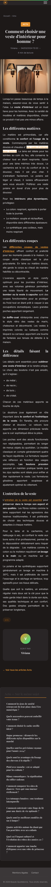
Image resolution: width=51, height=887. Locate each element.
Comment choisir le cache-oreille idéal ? (23, 727)
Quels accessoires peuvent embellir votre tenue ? (24, 718)
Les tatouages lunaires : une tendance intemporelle (24, 800)
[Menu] (45, 2)
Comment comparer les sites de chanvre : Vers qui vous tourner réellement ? (22, 789)
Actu (14, 16)
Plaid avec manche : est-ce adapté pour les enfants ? (23, 768)
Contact (35, 872)
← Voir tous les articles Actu (17, 670)
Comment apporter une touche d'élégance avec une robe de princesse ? (25, 849)
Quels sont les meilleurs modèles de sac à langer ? (24, 819)
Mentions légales (20, 872)
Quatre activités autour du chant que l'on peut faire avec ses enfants (24, 829)
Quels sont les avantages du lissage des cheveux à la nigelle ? (23, 759)
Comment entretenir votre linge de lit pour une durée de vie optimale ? (25, 809)
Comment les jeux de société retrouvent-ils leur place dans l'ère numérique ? (23, 706)
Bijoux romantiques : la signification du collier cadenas (24, 778)
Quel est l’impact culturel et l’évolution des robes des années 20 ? (24, 838)
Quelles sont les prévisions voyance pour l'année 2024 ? (24, 749)
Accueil (6, 16)
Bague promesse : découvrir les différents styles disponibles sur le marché (23, 738)
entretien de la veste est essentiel (23, 499)
